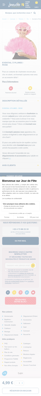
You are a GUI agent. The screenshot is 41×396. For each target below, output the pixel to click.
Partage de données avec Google (14, 206)
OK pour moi (34, 217)
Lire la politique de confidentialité (12, 198)
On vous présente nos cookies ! (13, 208)
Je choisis (20, 217)
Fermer (6, 217)
